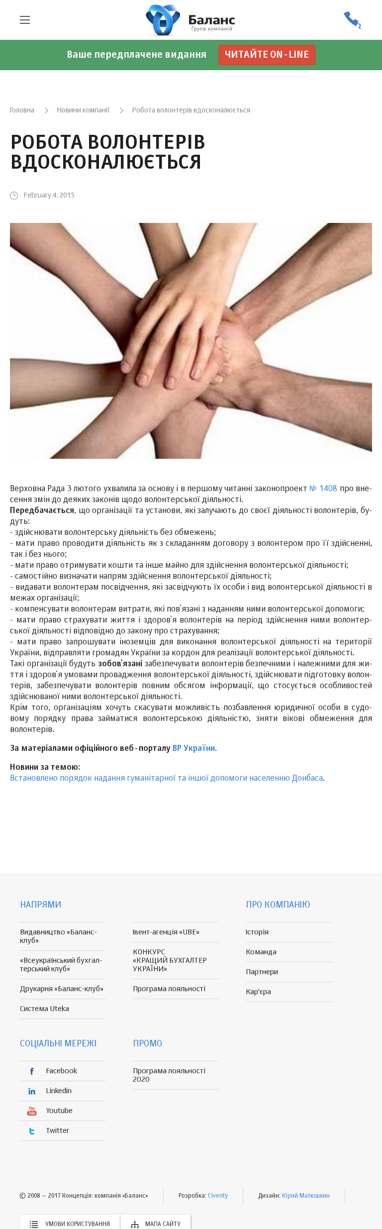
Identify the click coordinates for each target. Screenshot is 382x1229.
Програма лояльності (169, 989)
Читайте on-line (267, 55)
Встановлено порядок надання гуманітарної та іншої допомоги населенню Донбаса (166, 779)
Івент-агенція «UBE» (166, 932)
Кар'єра (258, 992)
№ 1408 (323, 489)
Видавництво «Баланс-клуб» (58, 936)
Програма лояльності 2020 (169, 1075)
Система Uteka (44, 1009)
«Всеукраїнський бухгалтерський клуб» (61, 965)
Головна (22, 110)
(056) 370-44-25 (352, 20)
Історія (257, 932)
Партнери (262, 972)
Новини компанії (83, 110)
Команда (261, 952)
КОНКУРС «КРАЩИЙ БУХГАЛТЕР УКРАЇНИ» (170, 960)
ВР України (194, 749)
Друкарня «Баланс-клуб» (61, 989)
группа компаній (191, 19)
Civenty (218, 1196)
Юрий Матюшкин (306, 1196)
